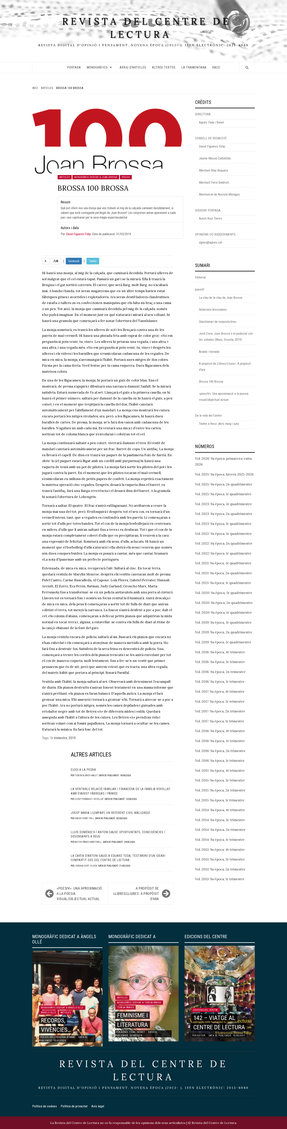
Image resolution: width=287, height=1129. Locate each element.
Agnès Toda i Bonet (211, 122)
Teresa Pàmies (125, 1007)
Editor (201, 1035)
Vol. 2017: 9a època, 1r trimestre (219, 721)
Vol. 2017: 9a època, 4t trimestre (220, 691)
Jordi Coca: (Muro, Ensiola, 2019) (226, 336)
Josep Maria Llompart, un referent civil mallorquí (110, 813)
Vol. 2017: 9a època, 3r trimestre (220, 701)
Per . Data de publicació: (96, 231)
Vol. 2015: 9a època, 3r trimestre (220, 780)
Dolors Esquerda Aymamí (60, 1037)
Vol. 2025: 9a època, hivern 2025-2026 (224, 474)
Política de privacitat (74, 1106)
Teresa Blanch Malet (86, 775)
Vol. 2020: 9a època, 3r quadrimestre (223, 593)
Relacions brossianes (213, 309)
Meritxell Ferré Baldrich (214, 182)
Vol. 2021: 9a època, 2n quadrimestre (223, 573)
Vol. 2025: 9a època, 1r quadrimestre (223, 494)
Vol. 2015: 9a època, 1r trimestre (219, 800)
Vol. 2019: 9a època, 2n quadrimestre (223, 632)
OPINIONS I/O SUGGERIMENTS (215, 234)
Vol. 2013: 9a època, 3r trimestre (220, 859)
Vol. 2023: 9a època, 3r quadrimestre (223, 504)
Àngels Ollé (48, 1012)
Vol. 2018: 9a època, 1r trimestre (220, 681)
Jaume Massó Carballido (215, 158)
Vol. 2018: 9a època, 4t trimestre (220, 652)
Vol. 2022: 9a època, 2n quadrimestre (223, 543)
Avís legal (97, 1106)
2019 (72, 738)
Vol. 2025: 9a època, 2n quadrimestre (223, 484)
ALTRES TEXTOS (164, 67)
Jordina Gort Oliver (86, 865)
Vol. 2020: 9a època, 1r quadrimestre (223, 612)
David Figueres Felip (78, 234)
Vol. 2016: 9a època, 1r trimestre (220, 760)
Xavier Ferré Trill (84, 818)
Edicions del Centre (205, 1010)
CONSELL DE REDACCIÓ (210, 138)
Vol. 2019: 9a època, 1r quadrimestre (223, 642)
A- (46, 261)
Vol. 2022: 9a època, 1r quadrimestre (223, 553)
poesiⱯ (126, 177)
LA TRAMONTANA (193, 67)
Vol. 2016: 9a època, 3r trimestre (220, 741)
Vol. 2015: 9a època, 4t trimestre (220, 770)
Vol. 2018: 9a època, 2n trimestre (220, 672)
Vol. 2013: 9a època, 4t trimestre (220, 849)
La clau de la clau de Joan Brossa (220, 298)
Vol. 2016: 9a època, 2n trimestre (220, 751)
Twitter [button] (93, 261)
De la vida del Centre (208, 415)
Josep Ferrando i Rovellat (89, 799)
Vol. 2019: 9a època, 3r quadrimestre (223, 622)
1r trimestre (58, 738)
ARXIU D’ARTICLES (133, 67)
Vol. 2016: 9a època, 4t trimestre (220, 731)
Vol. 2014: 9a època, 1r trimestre (220, 839)
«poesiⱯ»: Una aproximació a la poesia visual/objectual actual (79, 893)
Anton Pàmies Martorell (88, 842)
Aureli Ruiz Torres (210, 218)
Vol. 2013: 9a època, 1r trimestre (219, 879)
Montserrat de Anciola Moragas (219, 194)
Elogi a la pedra (83, 770)
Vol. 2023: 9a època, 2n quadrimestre (223, 514)
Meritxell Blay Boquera (213, 170)
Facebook (73, 261)
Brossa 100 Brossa (211, 381)
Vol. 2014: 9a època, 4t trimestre (220, 810)
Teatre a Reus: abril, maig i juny (219, 424)
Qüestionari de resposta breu (217, 322)
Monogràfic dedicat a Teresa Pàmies (139, 1002)
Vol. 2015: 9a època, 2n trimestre (220, 790)
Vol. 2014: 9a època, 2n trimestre (220, 830)
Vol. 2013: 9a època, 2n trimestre (220, 869)
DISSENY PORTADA (208, 210)
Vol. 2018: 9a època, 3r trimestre (220, 662)
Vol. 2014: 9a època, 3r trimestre (220, 820)
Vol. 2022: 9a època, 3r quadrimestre (223, 534)
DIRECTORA (203, 114)
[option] (67, 998)
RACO (216, 67)
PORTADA (74, 67)
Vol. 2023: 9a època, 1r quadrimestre (223, 524)
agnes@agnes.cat (210, 242)
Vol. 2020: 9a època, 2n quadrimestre (224, 603)
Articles (65, 177)
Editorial (200, 277)
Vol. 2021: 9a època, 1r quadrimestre (223, 583)
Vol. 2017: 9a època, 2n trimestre (220, 711)
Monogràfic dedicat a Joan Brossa (95, 177)
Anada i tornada (209, 352)
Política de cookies (44, 1106)
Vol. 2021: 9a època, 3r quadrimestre (223, 563)
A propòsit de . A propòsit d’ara (136, 893)
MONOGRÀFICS (97, 67)
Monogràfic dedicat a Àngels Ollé (62, 1007)
